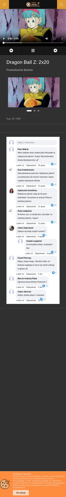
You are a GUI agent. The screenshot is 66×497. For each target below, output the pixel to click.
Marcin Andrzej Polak (27, 279)
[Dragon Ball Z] (33, 50)
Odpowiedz (31, 165)
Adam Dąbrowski (25, 228)
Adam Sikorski (24, 292)
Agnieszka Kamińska (27, 190)
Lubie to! (20, 165)
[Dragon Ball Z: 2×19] (11, 50)
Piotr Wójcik (23, 149)
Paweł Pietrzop (24, 258)
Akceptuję (20, 493)
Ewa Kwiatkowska (26, 170)
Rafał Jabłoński (25, 211)
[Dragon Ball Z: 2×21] (55, 50)
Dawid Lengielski (34, 241)
